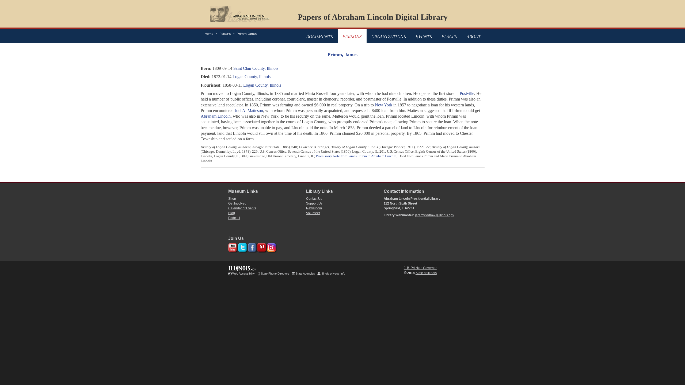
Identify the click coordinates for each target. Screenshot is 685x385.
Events (424, 36)
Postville (467, 93)
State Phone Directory (275, 273)
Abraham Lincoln (216, 116)
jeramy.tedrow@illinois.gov (434, 215)
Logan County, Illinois (252, 76)
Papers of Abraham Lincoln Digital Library (373, 17)
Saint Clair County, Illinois (255, 68)
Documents (319, 36)
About (474, 36)
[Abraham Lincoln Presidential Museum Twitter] (242, 247)
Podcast (234, 218)
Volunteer (313, 213)
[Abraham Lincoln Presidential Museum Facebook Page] (251, 247)
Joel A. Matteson (249, 110)
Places (449, 36)
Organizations (388, 36)
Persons (225, 34)
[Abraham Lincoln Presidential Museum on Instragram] (271, 247)
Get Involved (237, 203)
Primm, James (247, 34)
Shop (232, 199)
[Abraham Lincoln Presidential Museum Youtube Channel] (232, 247)
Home (209, 34)
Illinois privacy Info (333, 273)
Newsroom (314, 208)
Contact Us (314, 199)
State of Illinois (426, 273)
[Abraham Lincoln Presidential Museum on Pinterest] (261, 247)
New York (383, 105)
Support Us (314, 203)
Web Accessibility (243, 273)
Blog (231, 213)
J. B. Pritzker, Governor (420, 268)
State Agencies (305, 273)
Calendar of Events (242, 208)
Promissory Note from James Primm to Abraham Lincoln (356, 156)
